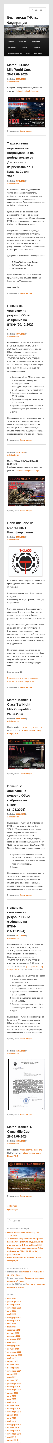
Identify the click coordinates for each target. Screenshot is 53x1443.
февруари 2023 (14, 1345)
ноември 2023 (13, 1336)
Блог (28, 53)
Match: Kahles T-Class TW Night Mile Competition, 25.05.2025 (20, 706)
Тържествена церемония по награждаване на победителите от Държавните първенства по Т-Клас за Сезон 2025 (20, 159)
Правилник (35, 41)
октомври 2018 (14, 1433)
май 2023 (11, 1342)
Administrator (13, 81)
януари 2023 (13, 1348)
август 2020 (12, 1392)
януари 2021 (13, 1380)
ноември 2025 (13, 1304)
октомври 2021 (14, 1370)
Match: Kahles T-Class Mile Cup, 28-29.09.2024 (19, 1131)
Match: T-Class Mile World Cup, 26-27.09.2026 (19, 69)
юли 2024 (11, 1323)
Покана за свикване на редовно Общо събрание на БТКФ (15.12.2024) (18, 919)
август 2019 (12, 1414)
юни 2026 (11, 1298)
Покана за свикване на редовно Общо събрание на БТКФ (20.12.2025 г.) (20, 317)
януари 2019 (13, 1427)
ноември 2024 (13, 1320)
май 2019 (11, 1421)
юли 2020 (11, 1396)
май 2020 (11, 1402)
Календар (12, 47)
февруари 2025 (14, 1317)
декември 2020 (14, 1383)
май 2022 (11, 1358)
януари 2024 (13, 1332)
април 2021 (12, 1373)
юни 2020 (11, 1399)
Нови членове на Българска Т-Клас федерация (20, 527)
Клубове (23, 47)
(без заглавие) (13, 1254)
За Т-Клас (23, 41)
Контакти (38, 53)
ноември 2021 (13, 1367)
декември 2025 (14, 1301)
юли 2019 (11, 1418)
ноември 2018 (13, 1430)
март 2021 (11, 1377)
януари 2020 (13, 1405)
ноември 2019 (13, 1408)
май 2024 (11, 1326)
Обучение (36, 47)
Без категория (26, 131)
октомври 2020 (14, 1389)
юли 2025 (11, 1310)
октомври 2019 (14, 1411)
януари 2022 (13, 1364)
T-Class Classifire (15, 53)
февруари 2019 (14, 1424)
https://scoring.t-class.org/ (27, 90)
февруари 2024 (14, 1329)
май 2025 (11, 1314)
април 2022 (12, 1361)
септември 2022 (14, 1355)
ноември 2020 (13, 1386)
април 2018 (12, 1440)
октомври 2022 (14, 1351)
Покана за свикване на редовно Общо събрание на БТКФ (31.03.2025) (18, 798)
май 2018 (11, 1436)
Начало (11, 41)
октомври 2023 (14, 1339)
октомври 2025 (14, 1307)
